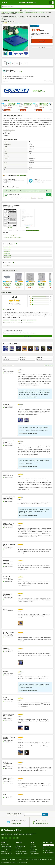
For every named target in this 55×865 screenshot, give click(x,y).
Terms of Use (33, 198)
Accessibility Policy (27, 859)
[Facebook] (10, 838)
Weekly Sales (18, 848)
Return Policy (33, 854)
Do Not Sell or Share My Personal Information (42, 859)
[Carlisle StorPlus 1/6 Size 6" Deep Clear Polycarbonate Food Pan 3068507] (25, 107)
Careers (32, 848)
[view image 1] (5, 348)
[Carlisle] (16, 91)
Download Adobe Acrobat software (32, 230)
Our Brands (33, 846)
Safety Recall (18, 854)
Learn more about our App (42, 823)
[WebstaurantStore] (19, 830)
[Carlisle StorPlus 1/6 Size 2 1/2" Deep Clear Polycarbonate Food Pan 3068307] (9, 107)
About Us (33, 844)
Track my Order (48, 848)
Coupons (18, 849)
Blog (17, 844)
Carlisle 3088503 (7, 247)
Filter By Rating (40, 357)
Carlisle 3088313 (7, 253)
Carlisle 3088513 (7, 249)
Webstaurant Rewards (6, 846)
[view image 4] (24, 348)
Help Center (48, 845)
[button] (5, 53)
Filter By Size (22, 357)
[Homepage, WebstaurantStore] (27, 2)
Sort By (4, 357)
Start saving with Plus (16, 823)
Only (32, 28)
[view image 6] (37, 348)
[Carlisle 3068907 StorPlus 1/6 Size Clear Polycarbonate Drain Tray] (30, 281)
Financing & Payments (35, 849)
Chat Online (47, 850)
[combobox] (27, 6)
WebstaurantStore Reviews (21, 853)
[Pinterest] (17, 838)
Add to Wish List (42, 47)
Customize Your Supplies (6, 849)
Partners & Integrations (6, 853)
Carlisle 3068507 (7, 255)
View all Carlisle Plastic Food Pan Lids (39, 91)
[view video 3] (18, 348)
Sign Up (45, 814)
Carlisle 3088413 (7, 251)
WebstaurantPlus (5, 844)
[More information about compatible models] (16, 244)
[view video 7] (43, 348)
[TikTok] (14, 838)
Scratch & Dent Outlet (20, 846)
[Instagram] (2, 838)
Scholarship (33, 851)
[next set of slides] (52, 107)
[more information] (21, 71)
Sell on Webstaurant (35, 853)
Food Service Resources (21, 851)
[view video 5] (30, 348)
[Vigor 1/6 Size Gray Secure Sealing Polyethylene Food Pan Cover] (7, 281)
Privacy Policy (40, 198)
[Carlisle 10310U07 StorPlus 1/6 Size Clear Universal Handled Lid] (41, 281)
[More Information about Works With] (9, 100)
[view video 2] (26, 727)
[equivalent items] (14, 262)
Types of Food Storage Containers (18, 237)
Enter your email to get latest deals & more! (14, 814)
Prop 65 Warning (21, 175)
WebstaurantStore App (6, 848)
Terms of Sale (4, 859)
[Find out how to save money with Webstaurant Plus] (3, 103)
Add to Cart (7, 110)
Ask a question (19, 22)
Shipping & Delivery (49, 852)
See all (50, 343)
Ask (48, 194)
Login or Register (27, 336)
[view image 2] (12, 348)
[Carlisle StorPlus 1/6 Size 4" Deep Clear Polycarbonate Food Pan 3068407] (41, 107)
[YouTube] (6, 838)
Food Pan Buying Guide (15, 235)
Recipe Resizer (4, 851)
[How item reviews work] (19, 305)
